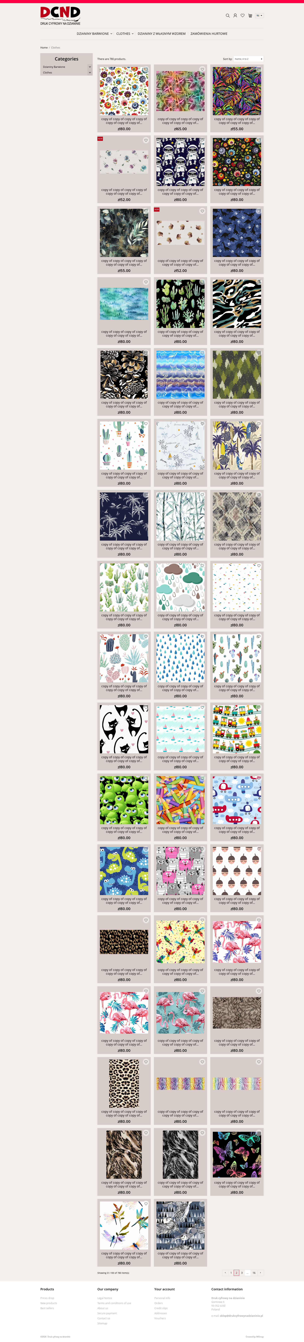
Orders (158, 1303)
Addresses (160, 1313)
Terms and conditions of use (114, 1303)
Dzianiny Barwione (54, 67)
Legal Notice (104, 1298)
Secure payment (107, 1313)
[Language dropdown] (259, 15)
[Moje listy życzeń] (242, 15)
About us (102, 1308)
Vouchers (160, 1318)
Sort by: (227, 59)
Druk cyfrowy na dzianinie (59, 1336)
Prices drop (47, 1298)
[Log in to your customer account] (235, 15)
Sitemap (102, 1323)
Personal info (162, 1298)
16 (254, 1273)
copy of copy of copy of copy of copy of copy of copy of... (124, 121)
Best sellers (47, 1308)
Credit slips (161, 1308)
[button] (227, 15)
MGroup (260, 1336)
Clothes (47, 72)
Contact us (103, 1318)
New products (48, 1303)
